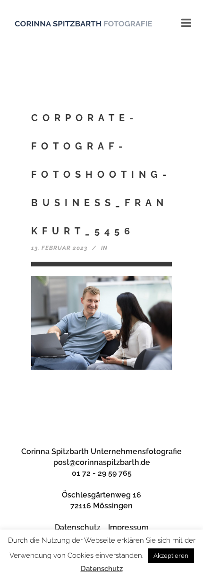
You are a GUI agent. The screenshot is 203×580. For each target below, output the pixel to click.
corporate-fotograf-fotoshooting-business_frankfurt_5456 (101, 174)
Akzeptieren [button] (170, 555)
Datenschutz (78, 527)
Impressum (128, 527)
